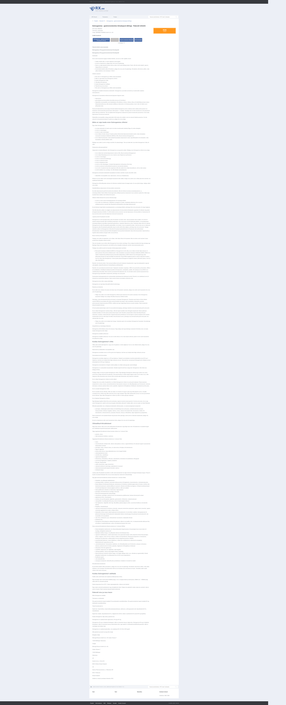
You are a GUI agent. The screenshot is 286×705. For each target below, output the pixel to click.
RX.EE (177, 703)
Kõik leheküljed (138, 39)
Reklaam (109, 703)
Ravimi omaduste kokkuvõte (126, 39)
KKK (105, 703)
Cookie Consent (122, 703)
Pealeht (92, 703)
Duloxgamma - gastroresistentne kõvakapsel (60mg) (101, 40)
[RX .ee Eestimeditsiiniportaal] (99, 9)
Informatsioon (98, 703)
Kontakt (115, 703)
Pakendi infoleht (114, 39)
